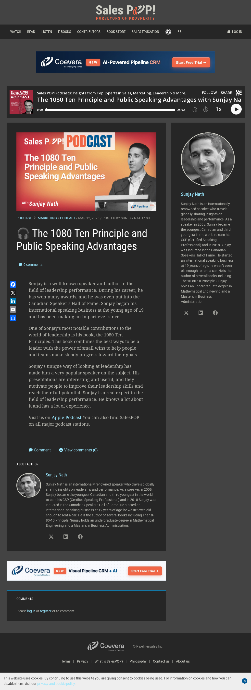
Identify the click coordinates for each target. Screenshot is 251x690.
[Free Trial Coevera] (86, 571)
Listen (46, 31)
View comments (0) (81, 450)
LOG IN (236, 31)
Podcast (24, 218)
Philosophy (138, 661)
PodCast (67, 218)
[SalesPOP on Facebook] (80, 536)
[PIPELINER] (168, 32)
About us (183, 661)
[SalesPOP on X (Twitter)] (51, 536)
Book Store (116, 31)
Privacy (82, 661)
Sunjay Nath (132, 218)
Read (31, 31)
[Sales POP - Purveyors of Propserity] (125, 12)
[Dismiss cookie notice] (244, 681)
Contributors (88, 31)
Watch (15, 31)
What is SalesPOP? (109, 661)
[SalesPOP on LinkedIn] (65, 536)
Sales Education (145, 31)
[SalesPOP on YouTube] (94, 538)
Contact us (161, 661)
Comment (43, 450)
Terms (66, 661)
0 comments (33, 264)
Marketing (47, 218)
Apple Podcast (66, 417)
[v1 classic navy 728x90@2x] (126, 62)
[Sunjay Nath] (28, 485)
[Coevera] (110, 646)
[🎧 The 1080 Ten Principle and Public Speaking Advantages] (86, 171)
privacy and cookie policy (56, 683)
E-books (64, 31)
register (45, 611)
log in (31, 611)
